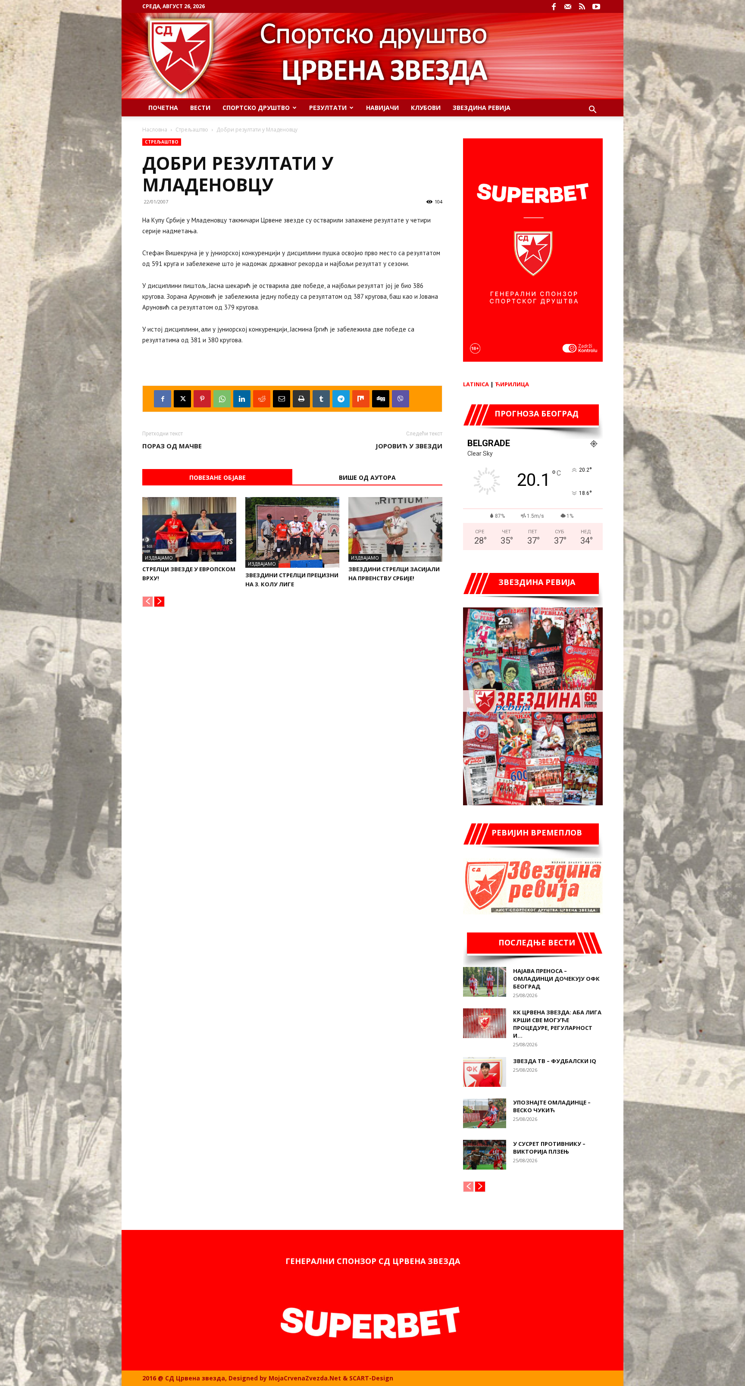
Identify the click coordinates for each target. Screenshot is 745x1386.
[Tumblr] (321, 398)
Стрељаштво (191, 129)
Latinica (476, 384)
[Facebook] (553, 6)
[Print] (301, 398)
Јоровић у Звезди (409, 445)
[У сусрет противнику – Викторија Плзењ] (484, 1155)
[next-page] (159, 601)
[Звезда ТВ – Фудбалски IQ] (484, 1072)
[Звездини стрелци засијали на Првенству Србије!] (395, 529)
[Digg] (380, 398)
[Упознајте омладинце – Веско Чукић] (484, 1113)
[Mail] (567, 6)
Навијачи (382, 107)
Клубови (426, 107)
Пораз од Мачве (172, 445)
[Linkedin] (241, 398)
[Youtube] (596, 6)
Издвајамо (159, 557)
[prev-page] (147, 601)
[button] (592, 110)
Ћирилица (512, 384)
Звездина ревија (481, 107)
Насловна (154, 129)
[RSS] (582, 6)
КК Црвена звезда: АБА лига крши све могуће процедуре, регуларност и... (557, 1023)
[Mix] (360, 398)
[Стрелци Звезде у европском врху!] (189, 529)
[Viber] (400, 398)
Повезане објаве (217, 477)
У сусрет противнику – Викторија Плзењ (549, 1147)
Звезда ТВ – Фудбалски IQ (554, 1061)
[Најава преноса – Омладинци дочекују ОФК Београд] (484, 982)
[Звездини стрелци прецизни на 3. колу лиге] (292, 532)
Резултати (328, 107)
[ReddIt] (261, 398)
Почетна (163, 107)
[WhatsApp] (222, 398)
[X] (182, 398)
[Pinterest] (202, 398)
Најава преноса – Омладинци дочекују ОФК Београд (556, 978)
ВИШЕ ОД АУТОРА (367, 477)
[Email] (281, 398)
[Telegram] (341, 398)
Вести (200, 107)
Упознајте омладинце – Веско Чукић (552, 1106)
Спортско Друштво (256, 107)
